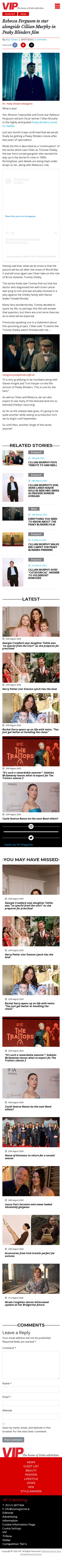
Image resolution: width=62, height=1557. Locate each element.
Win (31, 1487)
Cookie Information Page (18, 1524)
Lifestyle (31, 1478)
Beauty (31, 1470)
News (34, 508)
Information (10, 1520)
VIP (4, 1532)
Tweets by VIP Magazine (18, 844)
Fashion (31, 1474)
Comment (9, 1348)
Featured (36, 452)
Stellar (6, 1540)
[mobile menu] (57, 6)
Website (7, 1410)
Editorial (7, 1512)
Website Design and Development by (41, 1553)
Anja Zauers (12, 39)
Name (7, 1383)
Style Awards (31, 1491)
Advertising (9, 1516)
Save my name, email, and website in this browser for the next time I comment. (26, 1429)
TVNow (7, 1536)
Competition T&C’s (14, 1544)
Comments (41, 39)
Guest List (31, 1466)
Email (6, 1397)
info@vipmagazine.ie (17, 1509)
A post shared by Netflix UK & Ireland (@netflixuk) (31, 256)
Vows (31, 1483)
